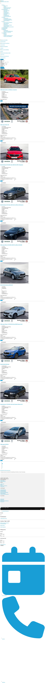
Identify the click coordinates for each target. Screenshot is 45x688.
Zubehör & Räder (5, 27)
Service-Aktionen (6, 20)
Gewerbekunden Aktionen (8, 19)
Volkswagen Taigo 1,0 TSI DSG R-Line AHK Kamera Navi (11, 324)
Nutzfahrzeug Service (3, 485)
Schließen (2, 545)
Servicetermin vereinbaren (8, 22)
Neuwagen (5, 11)
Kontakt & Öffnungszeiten (4, 494)
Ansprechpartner (3, 493)
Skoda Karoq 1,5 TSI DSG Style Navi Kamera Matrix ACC (11, 404)
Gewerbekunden (4, 28)
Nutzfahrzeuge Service (7, 7)
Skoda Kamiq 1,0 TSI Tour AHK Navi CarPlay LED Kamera (11, 204)
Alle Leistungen (6, 23)
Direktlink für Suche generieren (5, 470)
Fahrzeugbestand (4, 9)
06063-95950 (2, 480)
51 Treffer (2, 59)
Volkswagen (6, 5)
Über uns (5, 33)
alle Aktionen (6, 18)
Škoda (5, 6)
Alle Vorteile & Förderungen (8, 31)
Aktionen (3, 17)
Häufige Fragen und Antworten (8, 26)
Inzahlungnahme (6, 15)
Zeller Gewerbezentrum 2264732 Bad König (4, 523)
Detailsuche (2, 67)
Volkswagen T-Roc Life (4, 124)
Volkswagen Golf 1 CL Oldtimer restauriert (8, 89)
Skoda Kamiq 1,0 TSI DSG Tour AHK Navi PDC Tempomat (11, 164)
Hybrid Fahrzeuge (6, 13)
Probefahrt (5, 14)
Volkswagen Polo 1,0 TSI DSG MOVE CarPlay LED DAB (11, 244)
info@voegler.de (3, 481)
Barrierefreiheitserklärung (4, 500)
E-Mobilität (4, 29)
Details (1, 221)
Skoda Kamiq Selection (4, 364)
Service (3, 21)
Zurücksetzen (2, 68)
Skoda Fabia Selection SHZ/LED (6, 284)
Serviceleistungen (3, 491)
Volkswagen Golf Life (4, 444)
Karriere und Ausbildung (8, 36)
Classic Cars (6, 24)
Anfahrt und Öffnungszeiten (8, 35)
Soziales (5, 34)
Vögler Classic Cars (7, 8)
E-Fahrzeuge (6, 12)
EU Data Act (2, 501)
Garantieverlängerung (7, 16)
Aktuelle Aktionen (3, 490)
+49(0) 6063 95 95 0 (3, 518)
